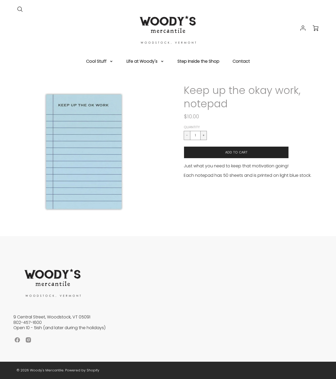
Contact (241, 61)
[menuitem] (99, 61)
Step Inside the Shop (198, 61)
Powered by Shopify (82, 370)
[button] (236, 152)
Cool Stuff (96, 61)
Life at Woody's (142, 61)
